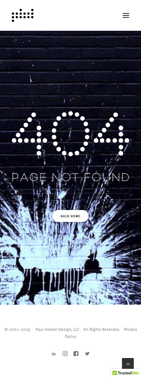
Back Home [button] (70, 216)
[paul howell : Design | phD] (22, 15)
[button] (126, 15)
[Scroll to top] (128, 363)
